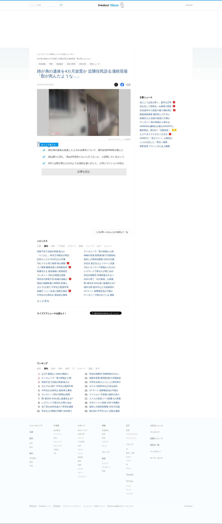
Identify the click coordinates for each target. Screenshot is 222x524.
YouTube (129, 475)
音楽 (103, 434)
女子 (99, 246)
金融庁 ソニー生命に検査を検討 (52, 291)
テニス (80, 453)
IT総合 (56, 449)
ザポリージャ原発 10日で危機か (104, 402)
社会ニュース (67, 54)
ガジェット (58, 442)
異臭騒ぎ (59, 64)
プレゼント (106, 467)
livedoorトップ (45, 506)
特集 (103, 471)
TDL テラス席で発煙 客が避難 (51, 263)
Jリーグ (81, 438)
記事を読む (83, 171)
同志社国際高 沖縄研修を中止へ (99, 275)
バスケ (80, 469)
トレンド (108, 246)
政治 (31, 447)
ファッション (131, 438)
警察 (51, 64)
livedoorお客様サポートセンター (120, 506)
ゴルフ (80, 449)
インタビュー (155, 451)
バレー (80, 473)
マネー (128, 461)
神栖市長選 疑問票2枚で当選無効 (99, 255)
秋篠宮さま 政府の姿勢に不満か (155, 118)
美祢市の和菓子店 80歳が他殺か (52, 279)
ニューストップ (43, 54)
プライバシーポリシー (72, 506)
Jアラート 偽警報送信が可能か (98, 291)
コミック (129, 494)
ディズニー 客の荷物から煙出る (155, 122)
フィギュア (82, 476)
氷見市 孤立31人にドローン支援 (99, 263)
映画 (104, 458)
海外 (53, 246)
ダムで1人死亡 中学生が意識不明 (52, 287)
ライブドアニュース (108, 5)
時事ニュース (95, 64)
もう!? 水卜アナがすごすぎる (153, 134)
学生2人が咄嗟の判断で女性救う (57, 411)
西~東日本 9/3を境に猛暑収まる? (99, 283)
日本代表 (81, 434)
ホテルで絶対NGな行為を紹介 (103, 386)
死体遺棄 (42, 64)
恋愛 (127, 430)
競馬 (79, 461)
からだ (128, 457)
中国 (31, 466)
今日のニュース (156, 426)
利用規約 (57, 506)
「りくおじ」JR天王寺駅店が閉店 (53, 255)
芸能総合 (105, 430)
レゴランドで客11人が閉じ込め (98, 271)
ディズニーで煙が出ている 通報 (99, 295)
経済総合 (57, 430)
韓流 (103, 438)
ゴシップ (90, 246)
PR (55, 453)
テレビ (104, 446)
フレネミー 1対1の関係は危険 (51, 275)
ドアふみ (122, 5)
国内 (46, 246)
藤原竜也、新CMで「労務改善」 (155, 130)
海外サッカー (83, 430)
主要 (39, 246)
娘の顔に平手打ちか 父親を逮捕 (104, 411)
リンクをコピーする (128, 84)
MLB (79, 446)
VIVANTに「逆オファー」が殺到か (156, 138)
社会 (31, 443)
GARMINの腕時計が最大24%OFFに (157, 126)
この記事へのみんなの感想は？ (110, 232)
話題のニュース (156, 438)
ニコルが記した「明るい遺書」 (154, 142)
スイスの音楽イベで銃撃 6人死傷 (105, 398)
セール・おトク (156, 458)
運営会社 (33, 506)
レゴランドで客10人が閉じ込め (56, 402)
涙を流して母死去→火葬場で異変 (155, 106)
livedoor (189, 5)
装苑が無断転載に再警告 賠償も (52, 283)
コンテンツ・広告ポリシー (94, 506)
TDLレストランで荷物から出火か (99, 267)
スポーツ (72, 246)
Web (55, 438)
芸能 (81, 246)
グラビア (105, 442)
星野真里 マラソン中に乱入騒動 (155, 146)
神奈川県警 (71, 64)
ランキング (154, 432)
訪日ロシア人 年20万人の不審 (51, 259)
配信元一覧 (154, 445)
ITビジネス (58, 446)
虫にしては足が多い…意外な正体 (155, 102)
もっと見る (43, 301)
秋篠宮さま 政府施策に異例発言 (52, 271)
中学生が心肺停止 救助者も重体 (52, 295)
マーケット (58, 434)
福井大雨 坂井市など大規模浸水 (99, 287)
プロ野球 (81, 442)
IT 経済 (61, 246)
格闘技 (80, 457)
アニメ (128, 486)
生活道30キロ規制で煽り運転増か (156, 110)
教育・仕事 (130, 453)
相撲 (79, 465)
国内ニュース (55, 54)
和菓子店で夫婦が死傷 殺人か (51, 251)
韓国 (31, 462)
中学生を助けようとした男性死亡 (105, 382)
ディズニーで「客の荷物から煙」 (100, 251)
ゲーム (128, 490)
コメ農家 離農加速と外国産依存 (52, 267)
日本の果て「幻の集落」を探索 (98, 279)
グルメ (128, 468)
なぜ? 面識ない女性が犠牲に (55, 374)
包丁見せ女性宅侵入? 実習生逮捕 (57, 406)
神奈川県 (82, 64)
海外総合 (32, 458)
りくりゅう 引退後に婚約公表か (104, 394)
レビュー (105, 463)
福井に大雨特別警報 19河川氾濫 (99, 259)
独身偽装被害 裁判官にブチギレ (155, 114)
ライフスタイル (132, 434)
